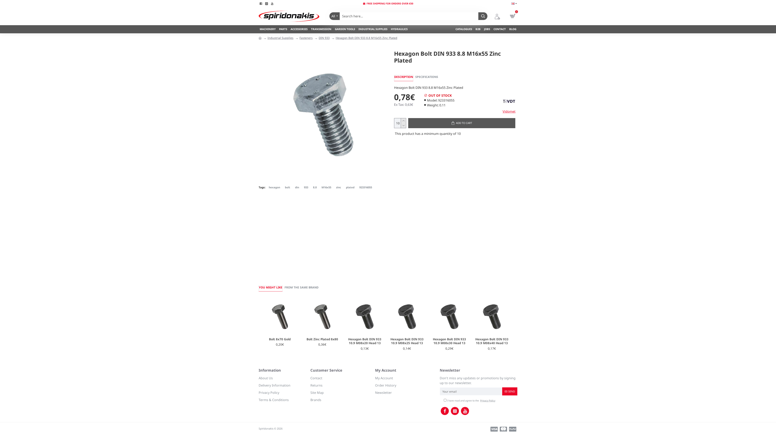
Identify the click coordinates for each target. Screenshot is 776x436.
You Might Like (270, 287)
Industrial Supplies (280, 38)
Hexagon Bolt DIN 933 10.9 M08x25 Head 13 (407, 341)
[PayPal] (512, 429)
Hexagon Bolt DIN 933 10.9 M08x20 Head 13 (364, 341)
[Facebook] (445, 411)
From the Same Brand (301, 287)
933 (306, 187)
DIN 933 (324, 38)
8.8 (315, 187)
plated (350, 187)
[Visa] (494, 429)
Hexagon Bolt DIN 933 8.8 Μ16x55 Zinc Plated (366, 38)
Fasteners (306, 38)
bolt (287, 187)
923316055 (365, 187)
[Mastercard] (503, 429)
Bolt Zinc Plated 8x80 (322, 339)
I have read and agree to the (470, 400)
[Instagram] (455, 411)
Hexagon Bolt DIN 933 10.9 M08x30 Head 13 (449, 341)
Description (403, 77)
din (297, 187)
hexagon (274, 187)
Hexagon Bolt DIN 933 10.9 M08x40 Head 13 (491, 341)
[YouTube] (465, 411)
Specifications (426, 77)
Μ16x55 (326, 187)
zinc (338, 187)
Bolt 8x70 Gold (280, 339)
